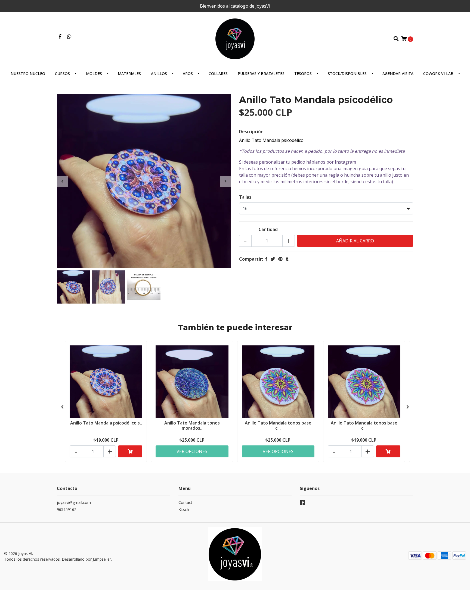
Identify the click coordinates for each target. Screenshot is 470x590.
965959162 (66, 509)
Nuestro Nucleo (28, 73)
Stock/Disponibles (347, 73)
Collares (218, 73)
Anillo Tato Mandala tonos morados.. (192, 425)
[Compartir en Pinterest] (280, 259)
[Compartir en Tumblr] (287, 259)
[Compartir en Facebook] (266, 259)
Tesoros (303, 73)
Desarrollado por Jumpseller (86, 559)
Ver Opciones (192, 451)
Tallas (245, 197)
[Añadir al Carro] (130, 451)
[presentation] (62, 181)
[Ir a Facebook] (60, 37)
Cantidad (268, 229)
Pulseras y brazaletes (261, 73)
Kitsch (183, 509)
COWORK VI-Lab (438, 73)
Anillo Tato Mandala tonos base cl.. (278, 425)
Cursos (62, 73)
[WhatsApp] (69, 37)
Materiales (129, 73)
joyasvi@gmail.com (74, 502)
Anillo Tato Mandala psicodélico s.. (106, 423)
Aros (188, 73)
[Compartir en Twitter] (273, 259)
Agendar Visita (397, 73)
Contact (185, 502)
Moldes (94, 73)
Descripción (251, 132)
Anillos (159, 73)
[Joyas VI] (235, 38)
